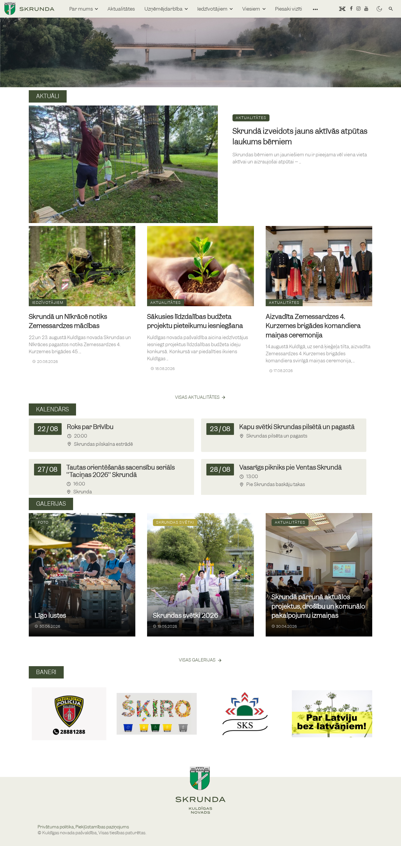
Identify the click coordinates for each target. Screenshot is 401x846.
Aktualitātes (121, 9)
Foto (43, 522)
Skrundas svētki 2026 (185, 615)
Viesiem (251, 9)
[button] (36, 707)
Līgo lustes (50, 615)
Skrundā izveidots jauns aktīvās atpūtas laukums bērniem (300, 136)
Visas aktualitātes (197, 397)
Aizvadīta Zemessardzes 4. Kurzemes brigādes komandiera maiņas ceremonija (313, 325)
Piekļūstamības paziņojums (102, 827)
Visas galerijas (197, 660)
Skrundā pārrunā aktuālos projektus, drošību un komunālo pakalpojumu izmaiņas (318, 606)
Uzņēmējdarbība (163, 9)
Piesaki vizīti (288, 9)
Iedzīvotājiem (212, 9)
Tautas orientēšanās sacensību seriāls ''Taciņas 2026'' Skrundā (120, 471)
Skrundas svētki (175, 522)
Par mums (81, 9)
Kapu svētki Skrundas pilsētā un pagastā (297, 427)
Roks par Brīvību (90, 427)
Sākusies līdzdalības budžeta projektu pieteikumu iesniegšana (195, 321)
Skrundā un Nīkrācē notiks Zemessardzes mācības (68, 321)
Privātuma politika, (56, 827)
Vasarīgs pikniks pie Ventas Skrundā (290, 467)
